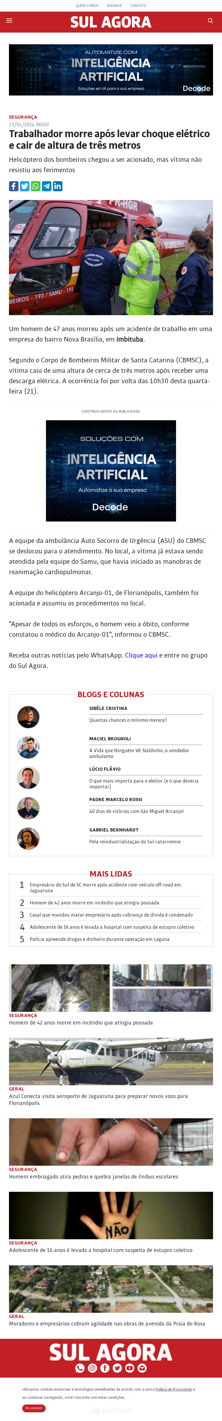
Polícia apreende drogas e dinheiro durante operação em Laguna (100, 939)
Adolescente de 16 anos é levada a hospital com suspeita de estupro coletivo (112, 927)
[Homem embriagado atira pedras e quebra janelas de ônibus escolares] (111, 1142)
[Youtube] (129, 1371)
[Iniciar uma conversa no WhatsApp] (80, 1371)
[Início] (111, 26)
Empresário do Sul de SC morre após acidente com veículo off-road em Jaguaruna (105, 887)
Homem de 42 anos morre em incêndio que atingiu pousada (94, 903)
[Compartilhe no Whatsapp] (35, 186)
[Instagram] (92, 1371)
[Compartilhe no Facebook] (13, 186)
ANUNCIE (114, 6)
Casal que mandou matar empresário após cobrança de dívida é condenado (111, 915)
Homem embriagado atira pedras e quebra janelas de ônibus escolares (93, 1177)
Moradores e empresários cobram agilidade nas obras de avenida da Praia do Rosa (107, 1324)
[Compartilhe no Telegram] (46, 186)
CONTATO (138, 6)
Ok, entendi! (34, 1408)
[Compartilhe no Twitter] (24, 186)
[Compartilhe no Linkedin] (57, 186)
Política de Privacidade (174, 1389)
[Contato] (142, 1371)
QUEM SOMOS (87, 6)
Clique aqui (140, 655)
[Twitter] (117, 1371)
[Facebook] (105, 1371)
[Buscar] (210, 20)
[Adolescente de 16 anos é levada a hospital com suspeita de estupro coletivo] (111, 1215)
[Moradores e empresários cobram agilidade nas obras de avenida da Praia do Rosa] (111, 1289)
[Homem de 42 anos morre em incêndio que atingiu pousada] (111, 988)
